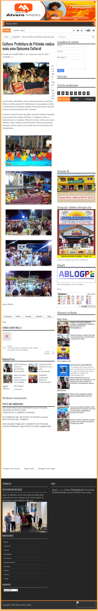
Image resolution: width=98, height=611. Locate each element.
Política (6, 575)
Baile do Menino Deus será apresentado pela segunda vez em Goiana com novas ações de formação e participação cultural (82, 380)
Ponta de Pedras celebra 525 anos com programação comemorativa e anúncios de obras (82, 337)
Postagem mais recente (11, 469)
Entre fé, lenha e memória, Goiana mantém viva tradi (41, 30)
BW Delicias (61, 390)
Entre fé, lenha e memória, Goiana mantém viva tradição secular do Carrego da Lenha (82, 421)
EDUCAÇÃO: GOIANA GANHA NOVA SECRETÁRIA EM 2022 (81, 395)
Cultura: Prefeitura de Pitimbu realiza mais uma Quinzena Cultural (28, 46)
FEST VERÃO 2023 (64, 361)
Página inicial (29, 469)
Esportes (7, 566)
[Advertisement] (73, 119)
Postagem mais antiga (46, 469)
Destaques (8, 554)
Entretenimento (9, 562)
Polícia (6, 571)
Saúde (6, 579)
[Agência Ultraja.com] (86, 607)
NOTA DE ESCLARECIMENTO (81, 365)
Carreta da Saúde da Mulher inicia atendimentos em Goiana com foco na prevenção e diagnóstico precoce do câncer (82, 409)
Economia (7, 558)
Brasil (6, 542)
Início (59, 289)
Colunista (7, 546)
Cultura (6, 550)
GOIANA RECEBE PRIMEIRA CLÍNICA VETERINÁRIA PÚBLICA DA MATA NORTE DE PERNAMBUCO (82, 325)
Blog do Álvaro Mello (23, 605)
